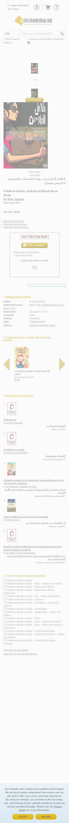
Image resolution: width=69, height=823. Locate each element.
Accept (23, 816)
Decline (46, 816)
